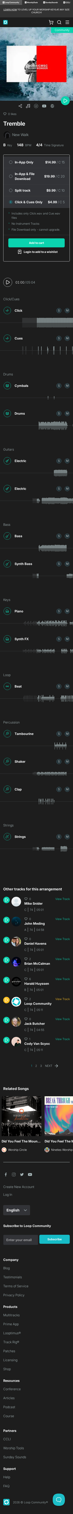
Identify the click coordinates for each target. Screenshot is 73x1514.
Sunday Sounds (14, 1457)
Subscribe (54, 1239)
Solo (59, 310)
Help (6, 1477)
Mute (67, 310)
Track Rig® (11, 1342)
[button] (28, 106)
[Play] (65, 100)
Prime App (11, 1324)
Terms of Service (15, 1286)
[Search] (59, 22)
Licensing (10, 1360)
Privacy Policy (14, 1295)
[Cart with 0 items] (51, 22)
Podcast (9, 1407)
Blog (6, 1268)
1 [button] (31, 1065)
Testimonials (12, 1277)
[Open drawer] (67, 22)
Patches (9, 1351)
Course (8, 1416)
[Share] (20, 106)
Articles (9, 1398)
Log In (7, 1194)
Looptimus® (12, 1333)
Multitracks (11, 1315)
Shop (7, 1369)
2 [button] (36, 1065)
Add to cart (36, 243)
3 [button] (41, 1065)
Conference (12, 1389)
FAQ (6, 1486)
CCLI (7, 1439)
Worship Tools (13, 1448)
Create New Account (18, 1187)
